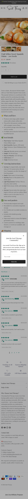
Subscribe (14, 262)
